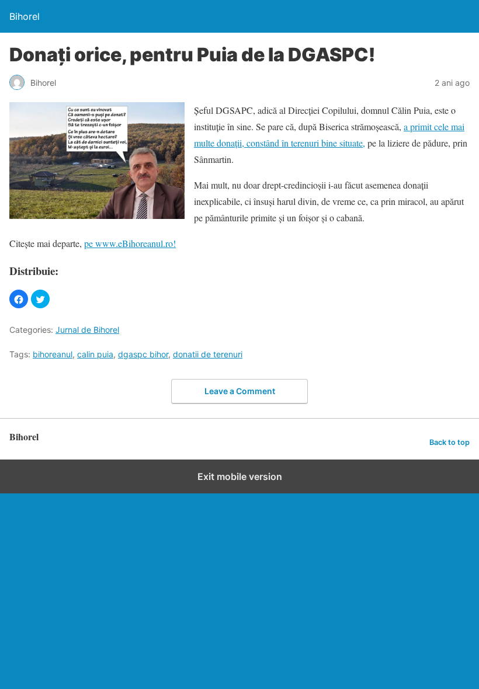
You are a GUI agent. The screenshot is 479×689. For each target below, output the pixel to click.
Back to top (449, 442)
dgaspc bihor (143, 354)
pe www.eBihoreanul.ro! (130, 243)
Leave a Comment (239, 391)
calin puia (95, 354)
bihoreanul (52, 354)
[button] (18, 299)
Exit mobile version (239, 476)
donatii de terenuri (207, 354)
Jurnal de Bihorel (87, 330)
